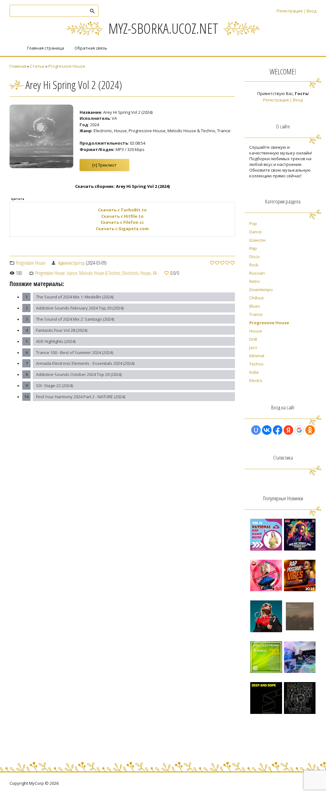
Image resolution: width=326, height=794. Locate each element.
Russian (257, 273)
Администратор (71, 262)
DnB (253, 339)
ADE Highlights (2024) (55, 341)
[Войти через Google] (299, 430)
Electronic (130, 273)
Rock (254, 265)
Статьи (37, 66)
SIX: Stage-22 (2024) (54, 385)
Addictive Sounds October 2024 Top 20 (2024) (79, 374)
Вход (311, 11)
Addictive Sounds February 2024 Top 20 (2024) (80, 308)
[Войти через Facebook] (277, 430)
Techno (256, 364)
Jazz (253, 347)
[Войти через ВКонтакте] (267, 430)
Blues (254, 306)
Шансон (257, 240)
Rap (253, 248)
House (145, 273)
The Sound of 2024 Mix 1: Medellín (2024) (74, 297)
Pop (253, 223)
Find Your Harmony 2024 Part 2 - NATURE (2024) (80, 397)
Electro (255, 380)
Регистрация (289, 11)
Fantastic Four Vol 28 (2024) (61, 330)
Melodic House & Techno (99, 273)
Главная (18, 66)
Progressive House (66, 66)
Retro (254, 281)
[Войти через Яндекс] (288, 430)
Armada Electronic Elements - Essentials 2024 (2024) (85, 363)
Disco (254, 256)
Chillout (256, 298)
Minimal (256, 356)
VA (155, 273)
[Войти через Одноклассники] (310, 430)
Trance (256, 314)
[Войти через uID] (256, 430)
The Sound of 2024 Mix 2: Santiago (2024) (75, 319)
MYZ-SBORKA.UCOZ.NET (163, 28)
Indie (254, 372)
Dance (255, 232)
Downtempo (261, 289)
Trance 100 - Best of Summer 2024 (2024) (74, 352)
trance (72, 273)
